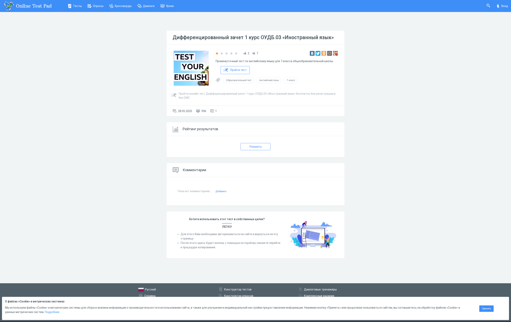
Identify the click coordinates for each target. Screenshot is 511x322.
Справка (149, 295)
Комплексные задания (319, 295)
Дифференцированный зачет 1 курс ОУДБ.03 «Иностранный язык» (253, 37)
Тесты (77, 6)
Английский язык (269, 80)
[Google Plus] (335, 53)
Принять (486, 308)
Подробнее (52, 312)
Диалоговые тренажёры (320, 289)
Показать (255, 146)
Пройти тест (238, 70)
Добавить (220, 191)
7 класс (291, 80)
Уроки (170, 6)
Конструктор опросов (238, 295)
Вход (504, 6)
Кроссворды (123, 6)
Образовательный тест (239, 80)
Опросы (98, 6)
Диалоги (148, 6)
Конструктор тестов (238, 289)
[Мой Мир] (329, 53)
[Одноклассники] (323, 53)
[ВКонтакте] (312, 53)
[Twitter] (318, 53)
